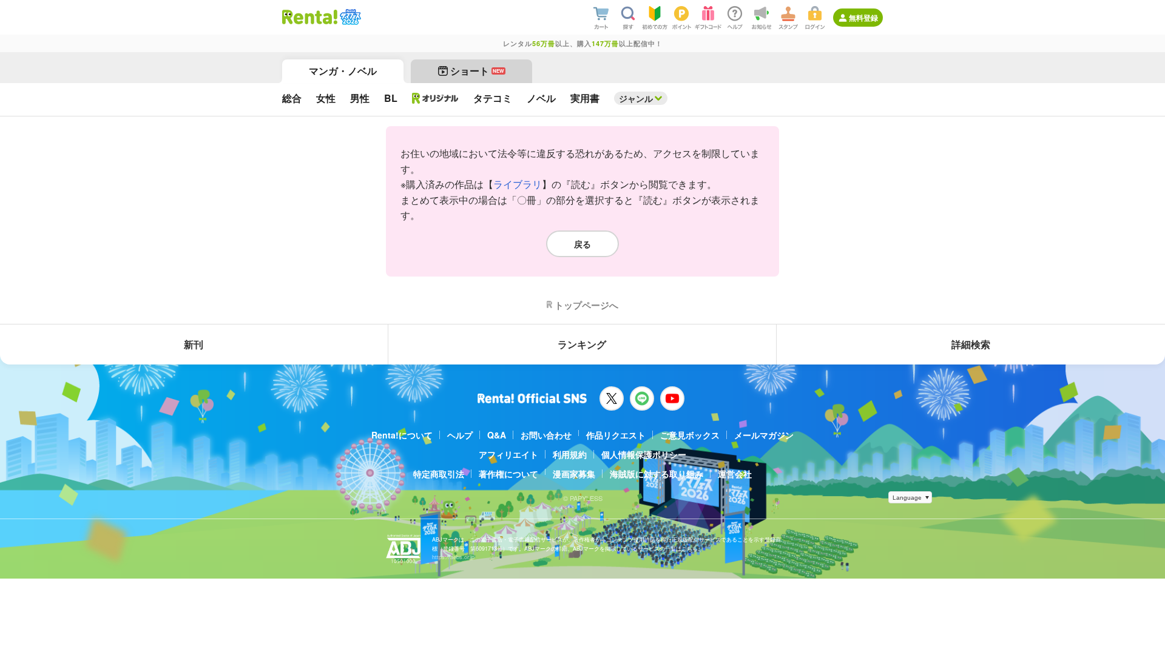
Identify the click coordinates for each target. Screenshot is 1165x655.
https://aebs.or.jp (453, 557)
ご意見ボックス (690, 435)
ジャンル (636, 98)
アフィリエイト (508, 454)
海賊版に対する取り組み (656, 474)
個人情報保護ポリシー (643, 454)
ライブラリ (517, 184)
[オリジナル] (435, 98)
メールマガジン (764, 435)
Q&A (496, 435)
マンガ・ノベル (343, 71)
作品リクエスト (616, 435)
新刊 (193, 344)
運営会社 (735, 474)
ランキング (582, 344)
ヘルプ (460, 435)
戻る (582, 244)
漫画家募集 (574, 474)
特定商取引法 (438, 474)
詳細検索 (970, 344)
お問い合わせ (546, 435)
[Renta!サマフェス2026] (349, 17)
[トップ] (309, 17)
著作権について (508, 474)
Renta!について (402, 435)
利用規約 (570, 454)
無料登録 (863, 17)
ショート (477, 71)
